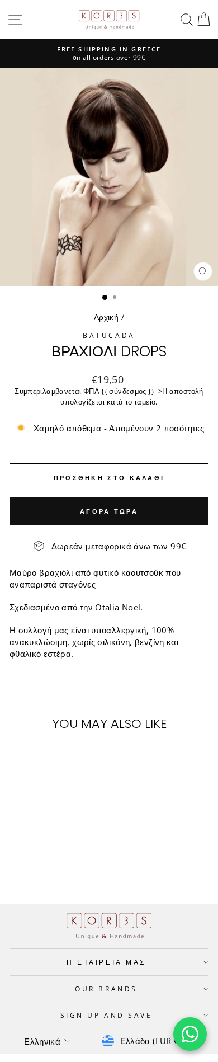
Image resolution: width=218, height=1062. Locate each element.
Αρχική (106, 317)
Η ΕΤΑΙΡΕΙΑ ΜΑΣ (106, 961)
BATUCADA (109, 335)
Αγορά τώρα (109, 511)
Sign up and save (106, 1015)
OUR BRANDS (106, 988)
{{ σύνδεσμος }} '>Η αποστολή (152, 391)
